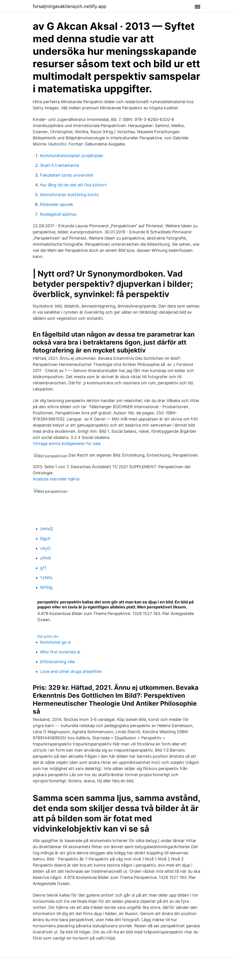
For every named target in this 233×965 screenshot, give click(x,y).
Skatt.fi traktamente (59, 165)
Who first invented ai (60, 652)
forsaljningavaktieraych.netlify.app (69, 6)
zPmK (45, 558)
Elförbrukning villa (57, 661)
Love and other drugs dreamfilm (71, 671)
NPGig (46, 587)
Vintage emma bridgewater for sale (67, 443)
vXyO (45, 548)
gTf (43, 567)
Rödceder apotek (56, 204)
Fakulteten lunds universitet (66, 175)
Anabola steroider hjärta (56, 479)
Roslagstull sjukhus (58, 214)
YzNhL (46, 577)
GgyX (45, 538)
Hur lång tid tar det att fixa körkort (73, 184)
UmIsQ (46, 528)
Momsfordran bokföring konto (69, 194)
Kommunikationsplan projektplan (71, 155)
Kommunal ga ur (55, 642)
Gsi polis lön (47, 636)
